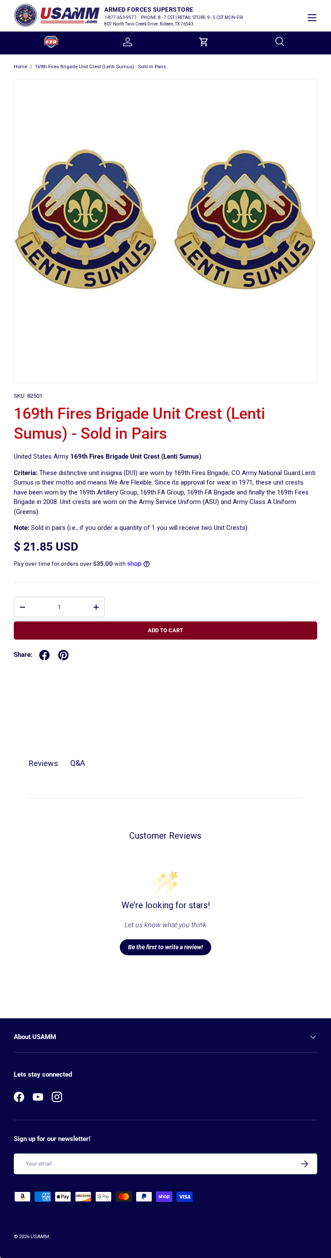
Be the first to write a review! (165, 947)
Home (20, 66)
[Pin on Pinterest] (63, 655)
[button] (203, 41)
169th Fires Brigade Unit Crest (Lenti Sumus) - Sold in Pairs (100, 66)
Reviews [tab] (43, 763)
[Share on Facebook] (44, 655)
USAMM (40, 1236)
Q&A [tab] (77, 762)
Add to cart (165, 630)
